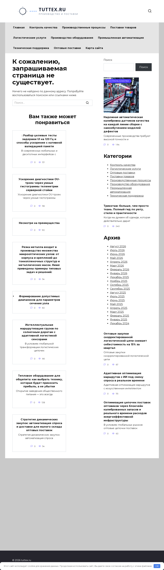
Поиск (108, 59)
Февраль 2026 (119, 269)
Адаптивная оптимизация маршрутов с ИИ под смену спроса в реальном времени (124, 377)
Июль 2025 (117, 296)
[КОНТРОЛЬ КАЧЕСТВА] (121, 110)
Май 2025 (116, 304)
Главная (19, 27)
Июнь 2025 (117, 300)
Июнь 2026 (117, 254)
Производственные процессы (84, 27)
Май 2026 (116, 257)
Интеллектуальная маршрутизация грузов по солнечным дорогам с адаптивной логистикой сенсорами (39, 332)
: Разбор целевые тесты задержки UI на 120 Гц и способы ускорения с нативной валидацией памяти (39, 141)
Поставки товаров (123, 27)
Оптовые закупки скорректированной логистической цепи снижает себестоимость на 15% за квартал (125, 340)
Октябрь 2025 (119, 284)
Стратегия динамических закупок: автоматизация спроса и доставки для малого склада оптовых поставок (39, 425)
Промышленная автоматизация (121, 37)
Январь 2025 (118, 319)
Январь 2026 (118, 273)
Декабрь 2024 (119, 323)
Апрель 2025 (118, 308)
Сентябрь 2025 (120, 288)
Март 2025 (117, 311)
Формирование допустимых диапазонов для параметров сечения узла (39, 300)
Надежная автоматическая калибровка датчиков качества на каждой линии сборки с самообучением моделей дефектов (126, 124)
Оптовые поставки (67, 48)
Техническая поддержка (31, 48)
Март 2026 (117, 265)
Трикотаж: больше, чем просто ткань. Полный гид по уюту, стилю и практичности (126, 209)
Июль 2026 (117, 250)
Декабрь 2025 (119, 277)
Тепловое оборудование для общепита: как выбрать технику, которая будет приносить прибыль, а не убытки (39, 381)
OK (157, 566)
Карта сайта (94, 48)
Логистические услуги (29, 37)
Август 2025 (118, 292)
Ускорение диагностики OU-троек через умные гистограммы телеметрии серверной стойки (39, 184)
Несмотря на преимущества (39, 223)
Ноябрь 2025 (118, 281)
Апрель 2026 (118, 261)
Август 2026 (118, 246)
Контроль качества (43, 27)
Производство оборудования (72, 37)
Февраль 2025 (119, 315)
